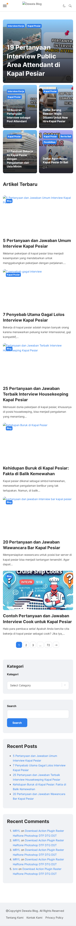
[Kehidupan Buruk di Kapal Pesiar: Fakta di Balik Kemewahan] (38, 442)
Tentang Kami (14, 917)
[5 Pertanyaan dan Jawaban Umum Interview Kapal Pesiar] (38, 214)
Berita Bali (66, 136)
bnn (15, 869)
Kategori (13, 674)
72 (48, 645)
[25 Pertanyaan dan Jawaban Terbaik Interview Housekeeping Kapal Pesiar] (38, 362)
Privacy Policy (54, 917)
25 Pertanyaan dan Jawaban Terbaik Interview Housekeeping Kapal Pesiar (35, 394)
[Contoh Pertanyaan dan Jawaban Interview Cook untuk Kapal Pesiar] (38, 590)
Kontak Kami (34, 917)
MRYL (16, 830)
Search (11, 706)
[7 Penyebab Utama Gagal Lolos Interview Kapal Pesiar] (38, 288)
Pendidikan (50, 142)
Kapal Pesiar (34, 26)
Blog (9, 201)
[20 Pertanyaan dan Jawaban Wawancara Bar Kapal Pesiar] (38, 516)
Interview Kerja (16, 26)
